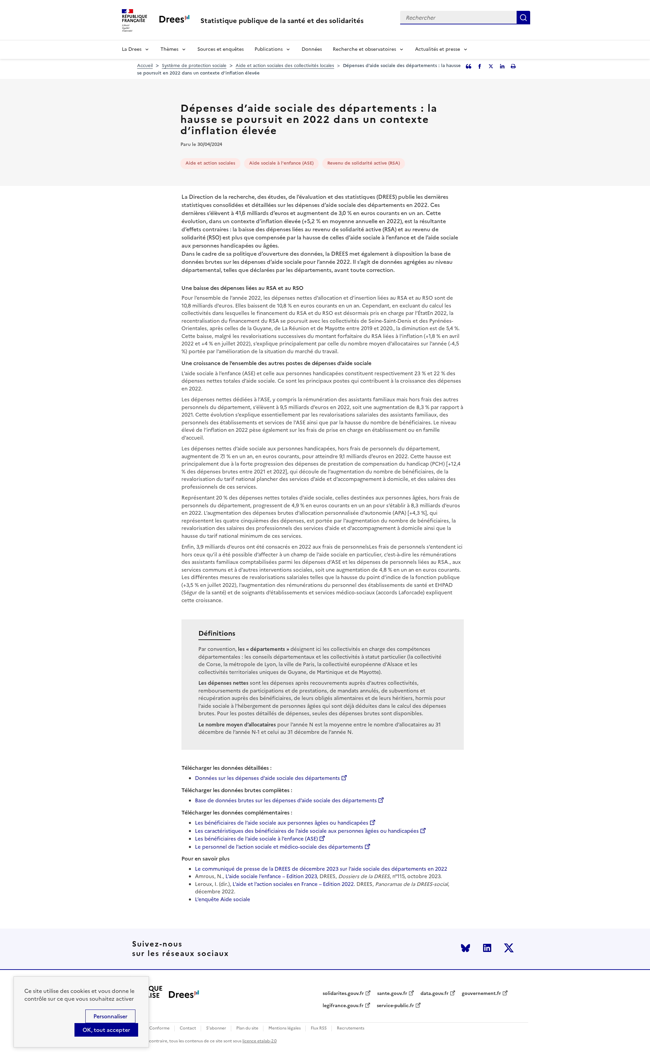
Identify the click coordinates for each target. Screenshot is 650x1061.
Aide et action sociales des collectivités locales (285, 65)
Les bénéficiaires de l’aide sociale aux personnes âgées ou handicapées (281, 823)
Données (312, 49)
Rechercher (523, 17)
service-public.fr (395, 1005)
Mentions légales (284, 1028)
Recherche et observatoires (364, 49)
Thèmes (169, 49)
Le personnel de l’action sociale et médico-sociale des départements (279, 847)
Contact (188, 1028)
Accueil (145, 65)
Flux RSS (319, 1028)
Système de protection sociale (194, 65)
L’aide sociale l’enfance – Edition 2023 (271, 876)
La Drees (132, 49)
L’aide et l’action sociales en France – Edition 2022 (293, 884)
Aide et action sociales (210, 163)
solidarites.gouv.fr (343, 993)
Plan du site (247, 1028)
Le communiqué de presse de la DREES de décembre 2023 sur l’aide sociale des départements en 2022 (321, 869)
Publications (269, 49)
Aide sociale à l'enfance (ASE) (281, 163)
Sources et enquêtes (220, 49)
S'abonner (216, 1028)
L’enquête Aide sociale (222, 899)
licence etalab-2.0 (259, 1041)
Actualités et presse (437, 49)
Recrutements (350, 1028)
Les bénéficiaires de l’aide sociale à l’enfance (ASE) (256, 839)
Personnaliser (110, 1016)
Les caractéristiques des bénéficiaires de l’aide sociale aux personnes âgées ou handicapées (307, 831)
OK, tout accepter (106, 1030)
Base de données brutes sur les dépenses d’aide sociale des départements (286, 800)
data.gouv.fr (434, 993)
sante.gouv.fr (392, 993)
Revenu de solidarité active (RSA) (363, 163)
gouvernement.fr (481, 993)
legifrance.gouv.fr (343, 1005)
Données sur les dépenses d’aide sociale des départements (267, 778)
